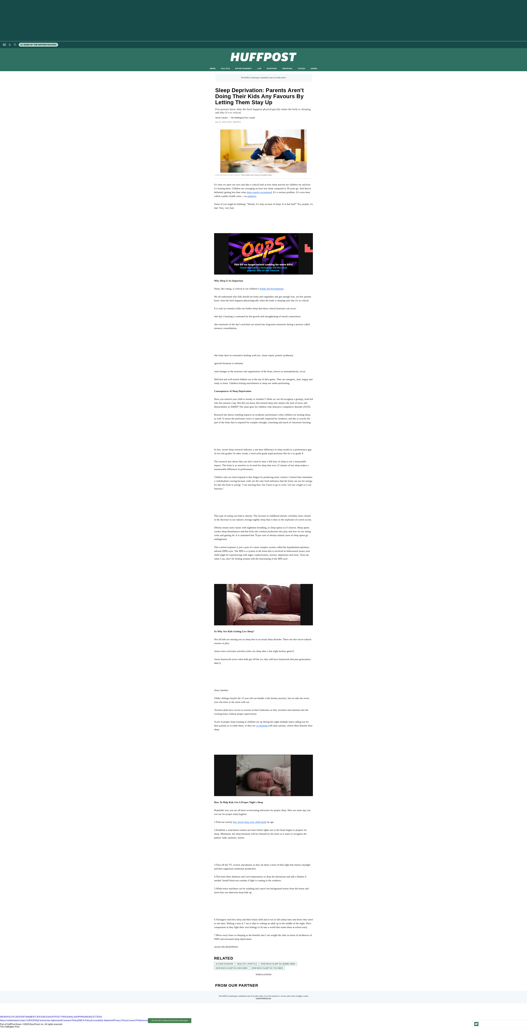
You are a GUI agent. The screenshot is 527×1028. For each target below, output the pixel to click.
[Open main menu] (4, 44)
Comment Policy (70, 1020)
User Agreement (54, 1020)
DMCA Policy (84, 1020)
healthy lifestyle (247, 964)
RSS (31, 1020)
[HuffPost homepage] (35, 1014)
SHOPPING (272, 68)
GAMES (313, 68)
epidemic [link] (251, 196)
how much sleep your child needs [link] (249, 822)
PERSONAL (287, 68)
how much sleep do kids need (232, 968)
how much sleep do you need (267, 968)
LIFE (259, 68)
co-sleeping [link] (261, 725)
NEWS (213, 68)
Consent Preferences (137, 1020)
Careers (42, 1020)
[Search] (14, 44)
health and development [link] (271, 288)
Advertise (13, 1020)
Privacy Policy (120, 1020)
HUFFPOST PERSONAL (61, 1017)
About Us (4, 1020)
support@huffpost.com (263, 998)
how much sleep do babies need (278, 964)
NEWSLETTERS (93, 1017)
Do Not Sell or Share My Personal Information (170, 1020)
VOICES (301, 68)
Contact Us (23, 1020)
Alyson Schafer (224, 964)
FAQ (300, 996)
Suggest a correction (263, 974)
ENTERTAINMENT (243, 68)
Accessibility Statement (102, 1020)
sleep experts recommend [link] (259, 192)
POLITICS (225, 68)
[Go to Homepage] (476, 1024)
